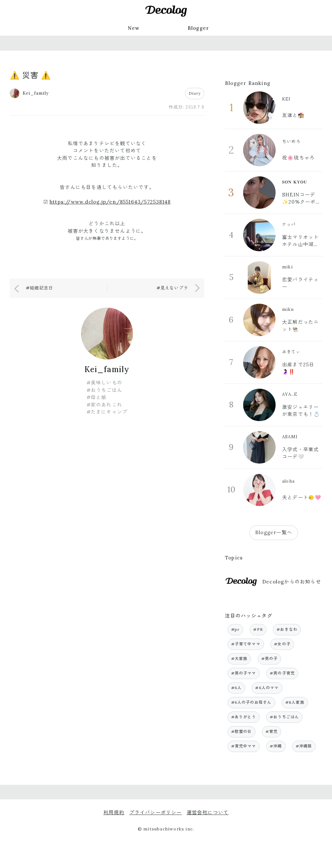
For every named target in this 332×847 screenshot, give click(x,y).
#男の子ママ (243, 673)
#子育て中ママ (245, 643)
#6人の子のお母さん (251, 702)
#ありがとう (243, 716)
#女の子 (282, 643)
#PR (258, 629)
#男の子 (269, 658)
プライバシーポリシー (155, 812)
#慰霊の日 (241, 731)
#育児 (272, 731)
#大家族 (239, 658)
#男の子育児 (282, 673)
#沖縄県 (304, 746)
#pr (235, 629)
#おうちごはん (284, 716)
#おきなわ (287, 629)
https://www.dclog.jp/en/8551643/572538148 (110, 202)
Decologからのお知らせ (291, 582)
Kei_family (107, 369)
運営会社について (208, 812)
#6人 (236, 687)
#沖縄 (276, 746)
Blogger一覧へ (273, 532)
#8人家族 (294, 702)
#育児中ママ (243, 746)
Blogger (198, 28)
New (134, 28)
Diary (195, 93)
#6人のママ (267, 687)
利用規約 (113, 812)
